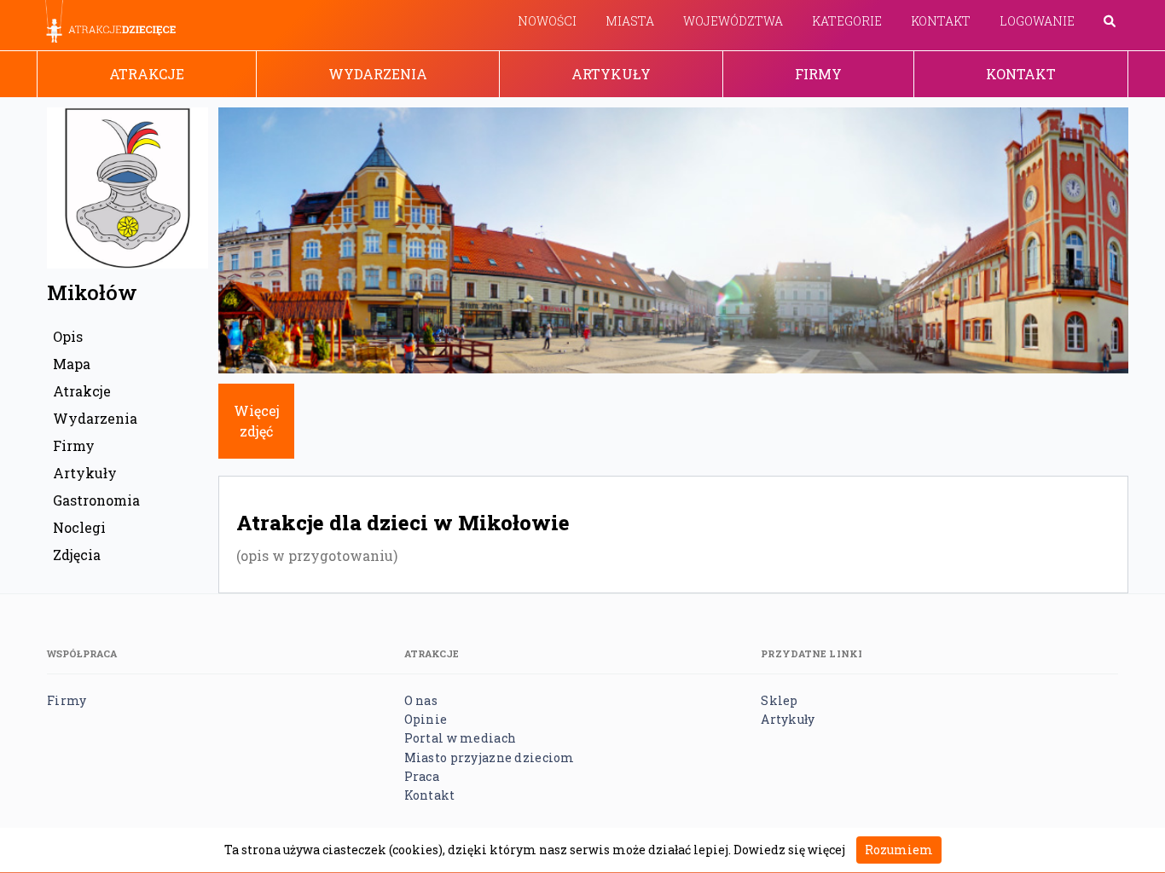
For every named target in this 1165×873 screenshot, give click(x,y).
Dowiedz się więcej (789, 849)
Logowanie (1037, 21)
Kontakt (941, 21)
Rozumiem (899, 849)
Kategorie (847, 21)
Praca (421, 776)
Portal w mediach (460, 738)
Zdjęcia (77, 555)
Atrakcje (146, 74)
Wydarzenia (377, 74)
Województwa (733, 21)
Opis (68, 336)
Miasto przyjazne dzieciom (489, 757)
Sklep (779, 700)
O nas (421, 700)
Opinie (426, 719)
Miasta (630, 21)
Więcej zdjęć (257, 421)
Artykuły (611, 74)
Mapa (71, 364)
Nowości (547, 21)
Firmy (818, 74)
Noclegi (79, 527)
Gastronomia (96, 500)
